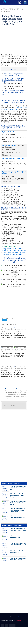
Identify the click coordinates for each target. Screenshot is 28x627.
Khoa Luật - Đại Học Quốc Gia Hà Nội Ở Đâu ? (13, 87)
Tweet (5, 320)
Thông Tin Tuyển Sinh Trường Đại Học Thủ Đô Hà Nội (20, 335)
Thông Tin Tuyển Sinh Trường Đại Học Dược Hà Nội (6, 374)
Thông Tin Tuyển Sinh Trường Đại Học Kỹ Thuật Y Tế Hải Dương (18, 495)
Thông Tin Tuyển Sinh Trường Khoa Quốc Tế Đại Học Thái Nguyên (18, 517)
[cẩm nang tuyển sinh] (20, 2)
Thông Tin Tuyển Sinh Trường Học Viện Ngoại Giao (6, 355)
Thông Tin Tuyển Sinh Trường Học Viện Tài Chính (6, 335)
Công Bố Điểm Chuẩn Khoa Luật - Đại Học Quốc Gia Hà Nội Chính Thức (14, 249)
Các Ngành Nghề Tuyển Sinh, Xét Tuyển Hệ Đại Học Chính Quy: (13, 80)
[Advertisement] (14, 40)
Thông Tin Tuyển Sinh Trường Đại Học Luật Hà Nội (19, 355)
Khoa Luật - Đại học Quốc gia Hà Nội (14, 108)
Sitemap (17, 616)
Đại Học (5, 8)
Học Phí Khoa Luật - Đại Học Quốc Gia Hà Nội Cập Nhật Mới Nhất (13, 253)
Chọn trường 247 (19, 620)
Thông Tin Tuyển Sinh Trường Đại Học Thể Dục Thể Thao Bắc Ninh (18, 503)
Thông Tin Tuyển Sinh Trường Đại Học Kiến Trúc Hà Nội (19, 375)
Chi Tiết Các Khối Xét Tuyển (16, 84)
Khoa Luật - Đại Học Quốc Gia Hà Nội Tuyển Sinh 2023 (13, 74)
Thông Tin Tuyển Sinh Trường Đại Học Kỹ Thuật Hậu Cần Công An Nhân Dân (18, 510)
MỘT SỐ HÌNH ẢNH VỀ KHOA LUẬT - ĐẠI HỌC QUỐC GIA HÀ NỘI (13, 92)
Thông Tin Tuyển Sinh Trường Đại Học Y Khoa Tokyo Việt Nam (18, 488)
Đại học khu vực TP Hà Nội (16, 8)
